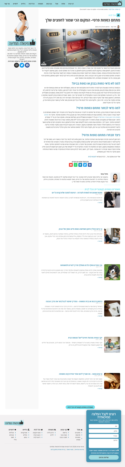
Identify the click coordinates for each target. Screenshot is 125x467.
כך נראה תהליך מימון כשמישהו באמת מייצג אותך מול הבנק (80, 229)
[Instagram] (16, 65)
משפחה (40, 4)
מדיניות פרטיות (79, 449)
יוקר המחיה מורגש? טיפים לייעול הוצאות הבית (85, 337)
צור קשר (7, 4)
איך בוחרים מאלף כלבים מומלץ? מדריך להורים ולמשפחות (81, 265)
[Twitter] (21, 65)
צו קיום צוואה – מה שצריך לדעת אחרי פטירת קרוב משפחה (80, 374)
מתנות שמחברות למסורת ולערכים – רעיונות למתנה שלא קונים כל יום (77, 192)
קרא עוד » (100, 202)
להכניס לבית (92, 157)
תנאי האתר (70, 449)
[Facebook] (27, 65)
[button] (90, 165)
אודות (63, 4)
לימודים (15, 4)
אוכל (56, 4)
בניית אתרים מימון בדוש (58, 449)
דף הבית (71, 4)
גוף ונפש (49, 4)
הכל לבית (32, 4)
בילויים (23, 4)
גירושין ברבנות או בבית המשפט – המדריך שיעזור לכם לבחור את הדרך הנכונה (74, 301)
